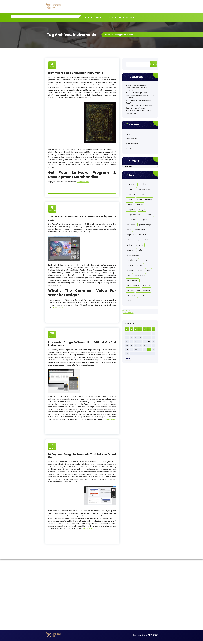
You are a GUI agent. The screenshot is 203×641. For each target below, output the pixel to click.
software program (134, 265)
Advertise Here (132, 143)
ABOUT (88, 17)
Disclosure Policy (132, 138)
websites (142, 295)
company (144, 194)
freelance (131, 224)
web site (146, 285)
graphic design (145, 224)
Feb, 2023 (52, 65)
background (145, 184)
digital (144, 219)
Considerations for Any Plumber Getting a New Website (139, 106)
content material (144, 199)
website (130, 290)
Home (107, 34)
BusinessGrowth (144, 189)
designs (142, 209)
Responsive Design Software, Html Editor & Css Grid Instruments (82, 343)
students (130, 270)
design (129, 204)
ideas (129, 230)
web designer (132, 280)
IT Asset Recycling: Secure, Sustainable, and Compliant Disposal (137, 87)
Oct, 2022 (52, 334)
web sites (131, 295)
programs (131, 250)
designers (131, 209)
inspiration (131, 235)
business (130, 189)
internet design (133, 240)
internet (142, 235)
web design (140, 275)
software (145, 260)
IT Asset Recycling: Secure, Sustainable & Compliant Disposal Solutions (140, 95)
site (140, 250)
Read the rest (83, 182)
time (148, 270)
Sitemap (129, 134)
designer (139, 204)
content (130, 199)
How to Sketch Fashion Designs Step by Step (138, 111)
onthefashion (127, 313)
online (129, 245)
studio (140, 270)
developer (148, 214)
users (129, 275)
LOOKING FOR (117, 17)
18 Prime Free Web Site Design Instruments (75, 73)
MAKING (129, 17)
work (129, 300)
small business (133, 255)
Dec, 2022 (52, 208)
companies (131, 194)
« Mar (128, 358)
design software (133, 214)
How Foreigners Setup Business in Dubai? (139, 101)
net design (147, 240)
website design (143, 290)
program (139, 245)
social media (132, 260)
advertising (131, 184)
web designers (133, 285)
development (132, 219)
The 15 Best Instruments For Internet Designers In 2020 (82, 218)
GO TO (105, 17)
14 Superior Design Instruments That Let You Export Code (82, 455)
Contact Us (130, 148)
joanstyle (126, 310)
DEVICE (96, 17)
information (140, 230)
